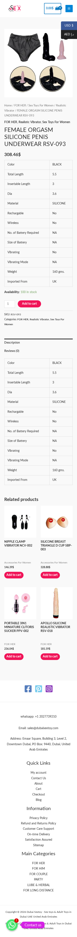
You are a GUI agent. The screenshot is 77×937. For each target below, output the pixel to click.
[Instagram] (49, 689)
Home (8, 105)
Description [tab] (12, 342)
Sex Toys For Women (40, 105)
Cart (38, 789)
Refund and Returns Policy (38, 823)
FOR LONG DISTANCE (38, 890)
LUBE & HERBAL (38, 885)
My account (38, 772)
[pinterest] (39, 689)
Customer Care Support (38, 828)
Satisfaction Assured (38, 839)
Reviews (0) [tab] (11, 351)
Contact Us (38, 778)
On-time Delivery (38, 834)
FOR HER (20, 105)
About (38, 783)
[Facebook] (28, 689)
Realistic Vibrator (30, 122)
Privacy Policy (38, 818)
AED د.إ (67, 34)
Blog (38, 799)
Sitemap (38, 845)
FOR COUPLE (39, 874)
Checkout (38, 794)
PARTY (38, 879)
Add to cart (29, 303)
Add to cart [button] (13, 575)
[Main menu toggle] (69, 8)
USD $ (67, 26)
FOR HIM (38, 868)
